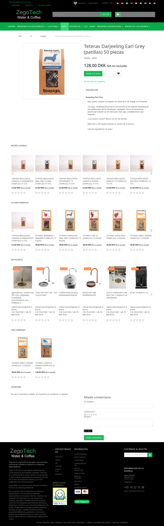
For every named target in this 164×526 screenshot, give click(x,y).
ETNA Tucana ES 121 (139, 292)
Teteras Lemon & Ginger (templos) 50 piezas (45, 365)
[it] (141, 3)
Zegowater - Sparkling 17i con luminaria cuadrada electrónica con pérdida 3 (23, 297)
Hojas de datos (79, 473)
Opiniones (16, 387)
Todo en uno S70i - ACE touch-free (46, 293)
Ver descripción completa (94, 81)
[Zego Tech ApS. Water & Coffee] (29, 14)
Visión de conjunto (77, 477)
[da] (117, 3)
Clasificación (89, 411)
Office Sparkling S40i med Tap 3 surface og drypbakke (116, 295)
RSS (56, 463)
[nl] (145, 3)
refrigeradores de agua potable (26, 507)
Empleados (29, 5)
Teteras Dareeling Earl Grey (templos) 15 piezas (70, 238)
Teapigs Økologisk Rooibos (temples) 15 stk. (140, 181)
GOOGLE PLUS (58, 470)
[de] (122, 3)
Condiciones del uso (80, 464)
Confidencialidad (80, 454)
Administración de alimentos (59, 484)
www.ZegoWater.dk (25, 488)
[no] (150, 3)
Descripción (92, 90)
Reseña (87, 417)
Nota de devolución (78, 469)
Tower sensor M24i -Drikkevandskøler (69, 293)
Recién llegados (19, 145)
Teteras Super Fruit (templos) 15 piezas (116, 236)
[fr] (136, 3)
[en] (127, 3)
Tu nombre (88, 401)
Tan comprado (18, 330)
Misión (76, 484)
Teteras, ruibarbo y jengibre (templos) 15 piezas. (45, 238)
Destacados (17, 259)
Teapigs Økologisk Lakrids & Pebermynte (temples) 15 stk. (22, 181)
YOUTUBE (58, 466)
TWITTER (57, 460)
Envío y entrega (80, 457)
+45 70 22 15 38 (134, 487)
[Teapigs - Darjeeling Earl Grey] (52, 71)
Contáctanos (15, 5)
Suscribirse (149, 455)
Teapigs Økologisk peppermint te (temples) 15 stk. (68, 181)
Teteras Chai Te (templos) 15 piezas (92, 236)
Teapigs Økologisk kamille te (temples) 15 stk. (116, 181)
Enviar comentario (93, 437)
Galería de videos (44, 5)
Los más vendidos (20, 202)
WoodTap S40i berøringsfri (89, 293)
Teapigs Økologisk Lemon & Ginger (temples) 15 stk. (92, 181)
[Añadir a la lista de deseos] (118, 73)
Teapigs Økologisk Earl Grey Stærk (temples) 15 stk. (44, 181)
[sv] (154, 3)
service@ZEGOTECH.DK (136, 491)
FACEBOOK (58, 457)
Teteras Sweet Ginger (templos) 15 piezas (140, 236)
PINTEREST (58, 474)
